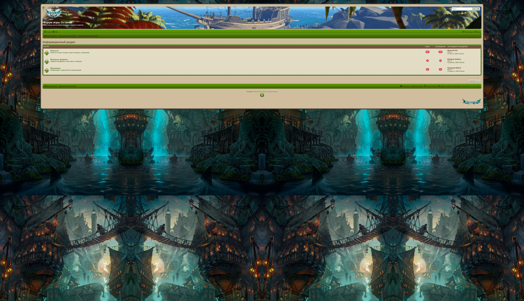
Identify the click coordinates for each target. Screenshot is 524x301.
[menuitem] (55, 32)
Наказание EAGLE (454, 68)
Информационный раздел (59, 42)
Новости (54, 51)
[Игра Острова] (69, 12)
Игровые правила (59, 59)
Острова (249, 91)
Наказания (55, 68)
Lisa (448, 52)
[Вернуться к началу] (262, 95)
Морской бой (452, 50)
